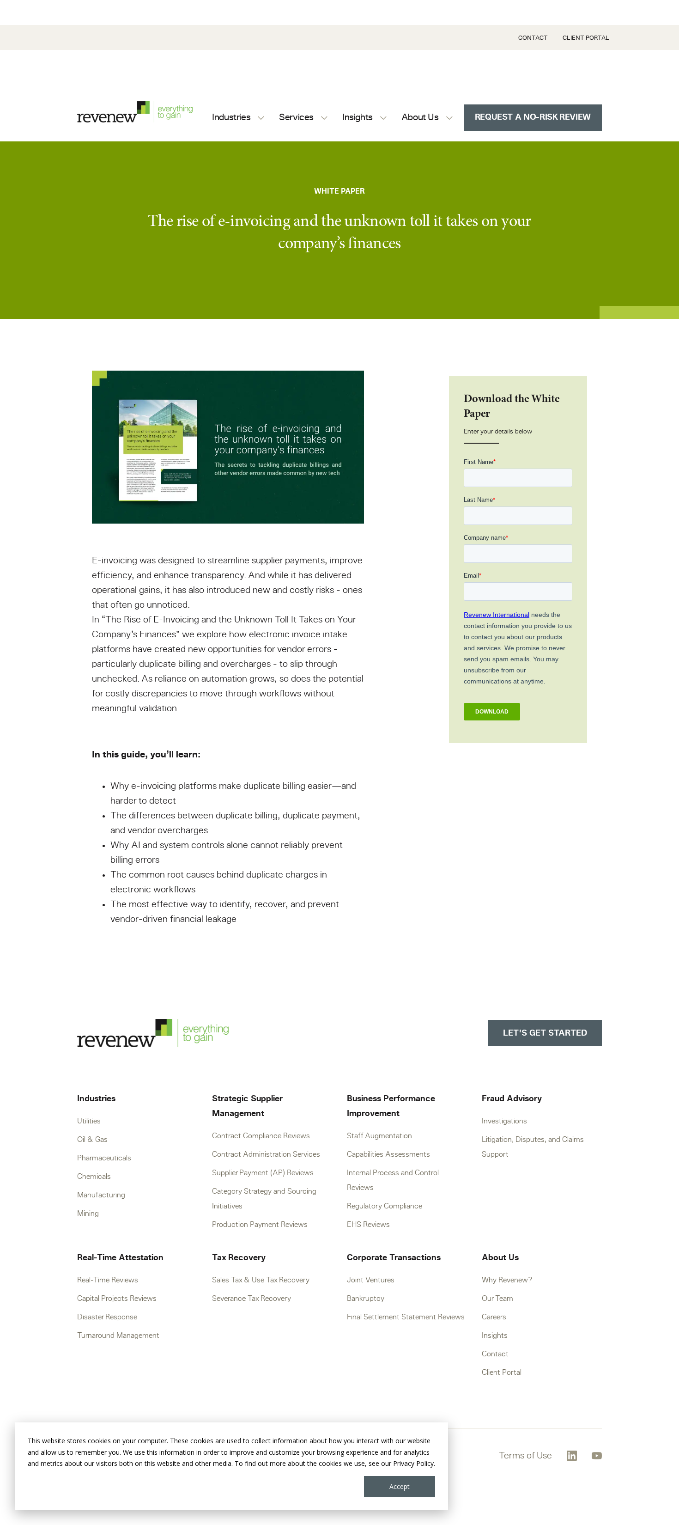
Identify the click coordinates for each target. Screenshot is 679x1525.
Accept (399, 1486)
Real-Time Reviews (107, 1280)
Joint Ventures (370, 1280)
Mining (88, 1213)
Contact (533, 38)
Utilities (89, 1121)
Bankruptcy (365, 1298)
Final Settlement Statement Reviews (406, 1317)
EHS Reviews (368, 1224)
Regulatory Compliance (384, 1206)
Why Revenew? (507, 1280)
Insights (495, 1335)
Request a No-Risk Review (533, 117)
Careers (494, 1317)
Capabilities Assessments (388, 1154)
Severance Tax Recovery (251, 1298)
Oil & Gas (92, 1139)
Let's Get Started (545, 1033)
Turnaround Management (118, 1335)
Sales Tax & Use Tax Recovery (260, 1280)
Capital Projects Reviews (117, 1298)
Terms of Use (525, 1455)
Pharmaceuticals (104, 1158)
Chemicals (94, 1176)
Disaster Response (107, 1317)
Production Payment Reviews (260, 1224)
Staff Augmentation (379, 1136)
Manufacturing (101, 1195)
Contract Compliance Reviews (261, 1136)
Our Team (497, 1298)
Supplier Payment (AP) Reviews (263, 1173)
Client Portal (586, 38)
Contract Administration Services (266, 1154)
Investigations (504, 1121)
